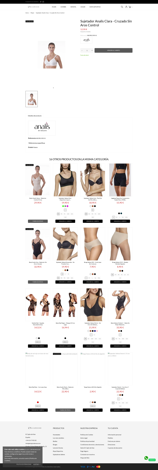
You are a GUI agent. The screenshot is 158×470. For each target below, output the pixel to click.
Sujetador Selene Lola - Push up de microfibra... (93, 199)
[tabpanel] (52, 55)
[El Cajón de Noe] (34, 7)
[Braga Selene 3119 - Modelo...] (130, 230)
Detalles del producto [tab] (35, 116)
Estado (30, 147)
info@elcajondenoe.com (33, 443)
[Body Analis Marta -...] (76, 354)
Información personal (114, 434)
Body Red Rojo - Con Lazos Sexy (38, 387)
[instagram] (43, 2)
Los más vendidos (58, 438)
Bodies (55, 441)
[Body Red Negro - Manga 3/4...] (76, 290)
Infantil (73, 7)
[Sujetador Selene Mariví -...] (103, 290)
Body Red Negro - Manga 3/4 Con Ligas (65, 323)
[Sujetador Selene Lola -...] (103, 165)
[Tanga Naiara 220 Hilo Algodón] (103, 354)
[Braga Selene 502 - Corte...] (103, 230)
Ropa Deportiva (58, 451)
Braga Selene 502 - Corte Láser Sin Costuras (92, 263)
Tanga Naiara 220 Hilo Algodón (93, 387)
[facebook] (40, 2)
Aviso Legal (83, 438)
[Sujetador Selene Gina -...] (76, 165)
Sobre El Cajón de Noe (87, 448)
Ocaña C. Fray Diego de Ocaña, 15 (36, 446)
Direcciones (111, 444)
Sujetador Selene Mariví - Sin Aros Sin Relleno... (93, 323)
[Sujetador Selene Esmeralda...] (76, 230)
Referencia (32, 138)
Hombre (63, 7)
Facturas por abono (114, 441)
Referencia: (83, 35)
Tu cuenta (113, 428)
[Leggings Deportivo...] (130, 165)
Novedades (56, 434)
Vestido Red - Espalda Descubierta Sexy (38, 323)
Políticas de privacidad (87, 441)
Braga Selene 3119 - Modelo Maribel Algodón (120, 263)
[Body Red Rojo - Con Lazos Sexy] (48, 354)
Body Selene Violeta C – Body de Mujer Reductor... (120, 323)
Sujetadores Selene (59, 454)
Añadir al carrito (113, 50)
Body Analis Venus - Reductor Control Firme (37, 199)
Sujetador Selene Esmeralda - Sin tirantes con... (65, 263)
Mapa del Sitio (84, 458)
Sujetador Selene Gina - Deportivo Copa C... (65, 199)
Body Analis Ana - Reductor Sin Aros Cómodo (38, 263)
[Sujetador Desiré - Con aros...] (130, 354)
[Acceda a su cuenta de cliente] (126, 7)
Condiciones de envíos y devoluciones (92, 444)
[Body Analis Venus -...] (48, 165)
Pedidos (110, 438)
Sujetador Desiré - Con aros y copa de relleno (120, 388)
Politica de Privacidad (23, 464)
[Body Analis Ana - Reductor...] (48, 230)
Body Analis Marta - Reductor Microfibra (65, 388)
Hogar (83, 7)
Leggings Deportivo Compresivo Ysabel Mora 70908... (120, 199)
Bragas (55, 444)
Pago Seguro (84, 451)
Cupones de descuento (115, 448)
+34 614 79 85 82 (31, 440)
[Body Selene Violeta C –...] (130, 290)
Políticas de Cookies (86, 434)
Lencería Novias (58, 448)
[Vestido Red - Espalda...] (48, 290)
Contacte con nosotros (32, 1)
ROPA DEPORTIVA (95, 7)
